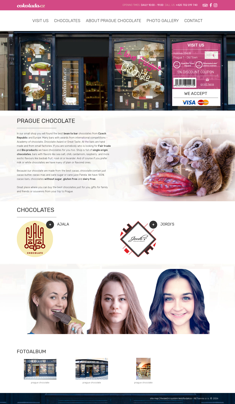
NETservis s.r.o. (202, 398)
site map (154, 398)
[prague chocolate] (40, 369)
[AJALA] (35, 256)
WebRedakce (185, 398)
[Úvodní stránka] (31, 5)
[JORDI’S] (138, 256)
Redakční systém (169, 398)
